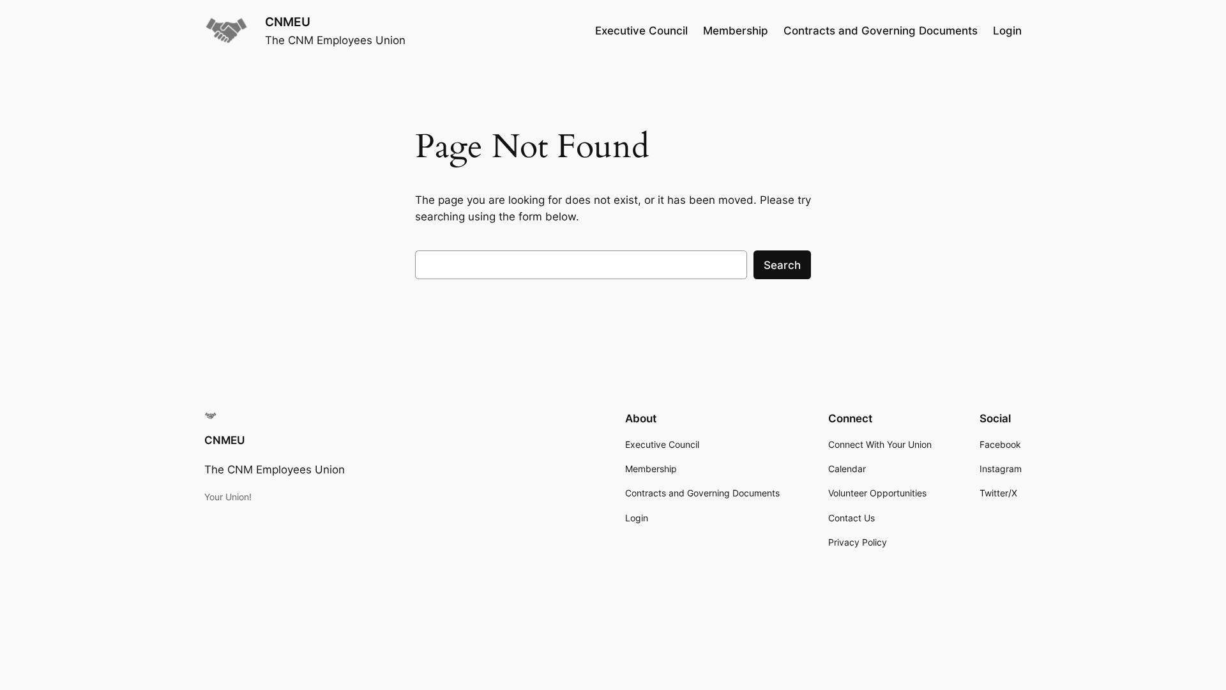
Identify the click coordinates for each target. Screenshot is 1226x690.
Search (782, 265)
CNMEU (287, 21)
